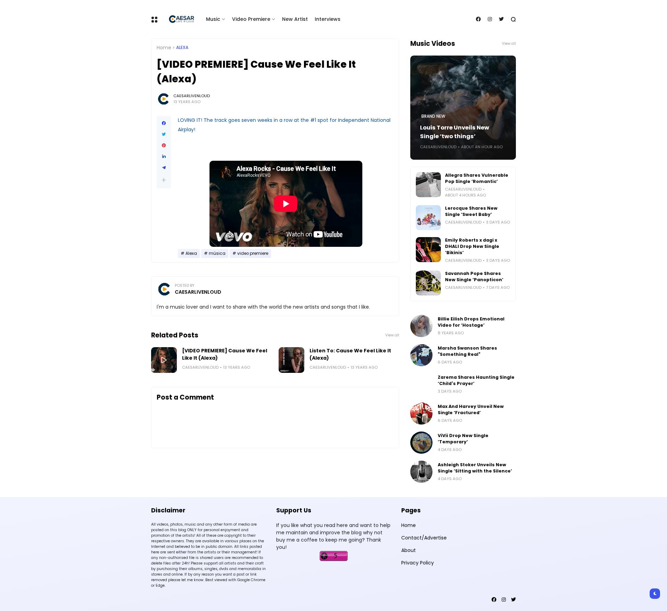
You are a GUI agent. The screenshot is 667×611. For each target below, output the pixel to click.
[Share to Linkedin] (164, 156)
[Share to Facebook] (164, 123)
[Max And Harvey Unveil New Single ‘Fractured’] (421, 413)
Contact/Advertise (424, 537)
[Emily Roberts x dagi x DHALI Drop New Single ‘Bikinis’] (428, 249)
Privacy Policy (417, 562)
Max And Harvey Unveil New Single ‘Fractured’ (471, 409)
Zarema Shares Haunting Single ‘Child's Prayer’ (476, 380)
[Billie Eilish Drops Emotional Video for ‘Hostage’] (421, 326)
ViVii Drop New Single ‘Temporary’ (463, 439)
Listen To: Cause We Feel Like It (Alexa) (350, 354)
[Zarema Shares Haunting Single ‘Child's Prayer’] (421, 384)
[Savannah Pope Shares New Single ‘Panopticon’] (428, 282)
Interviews (327, 19)
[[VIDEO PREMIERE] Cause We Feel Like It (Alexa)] (164, 360)
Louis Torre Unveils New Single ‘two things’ (454, 132)
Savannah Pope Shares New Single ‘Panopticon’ (474, 276)
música (217, 253)
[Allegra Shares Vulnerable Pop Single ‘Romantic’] (428, 184)
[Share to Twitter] (164, 134)
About (408, 550)
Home (164, 47)
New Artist (295, 19)
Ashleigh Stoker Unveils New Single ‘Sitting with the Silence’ (475, 468)
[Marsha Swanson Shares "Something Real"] (421, 355)
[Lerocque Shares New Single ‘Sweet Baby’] (428, 217)
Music (213, 19)
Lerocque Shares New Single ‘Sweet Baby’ (471, 211)
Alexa (182, 47)
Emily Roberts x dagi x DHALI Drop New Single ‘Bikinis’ (472, 246)
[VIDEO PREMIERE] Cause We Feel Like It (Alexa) (224, 354)
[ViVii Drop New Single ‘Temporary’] (421, 443)
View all (392, 335)
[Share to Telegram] (164, 168)
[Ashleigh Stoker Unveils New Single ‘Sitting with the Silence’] (421, 472)
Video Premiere (251, 19)
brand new (433, 116)
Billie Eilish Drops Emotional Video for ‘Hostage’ (471, 322)
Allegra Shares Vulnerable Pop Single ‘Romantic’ (476, 178)
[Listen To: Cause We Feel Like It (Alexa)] (291, 360)
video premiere (252, 253)
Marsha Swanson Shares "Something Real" (467, 351)
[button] (164, 180)
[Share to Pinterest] (164, 145)
